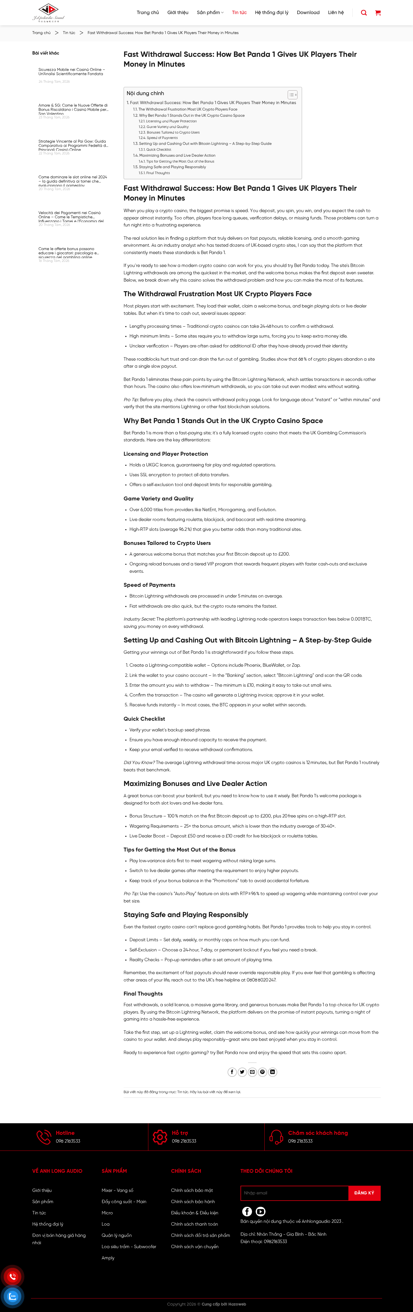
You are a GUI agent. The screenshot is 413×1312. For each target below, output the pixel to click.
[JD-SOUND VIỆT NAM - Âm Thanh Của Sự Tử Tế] (48, 13)
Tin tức (239, 12)
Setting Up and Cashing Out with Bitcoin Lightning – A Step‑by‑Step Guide (205, 144)
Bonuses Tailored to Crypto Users (173, 132)
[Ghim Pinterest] (262, 1072)
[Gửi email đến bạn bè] (252, 1072)
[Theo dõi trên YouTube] (261, 1211)
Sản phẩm (208, 12)
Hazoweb (237, 1304)
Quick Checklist (158, 150)
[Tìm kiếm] (364, 12)
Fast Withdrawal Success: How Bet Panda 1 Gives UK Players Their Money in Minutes (213, 103)
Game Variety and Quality (167, 127)
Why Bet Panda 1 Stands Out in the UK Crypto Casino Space (192, 116)
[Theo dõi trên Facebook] (247, 1211)
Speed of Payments (162, 138)
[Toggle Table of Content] (289, 95)
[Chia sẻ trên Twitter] (242, 1072)
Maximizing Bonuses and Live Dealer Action (177, 156)
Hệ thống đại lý (272, 12)
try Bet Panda (302, 265)
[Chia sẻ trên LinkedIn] (272, 1072)
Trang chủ (148, 12)
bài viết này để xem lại (221, 1092)
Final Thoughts (158, 173)
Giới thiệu (178, 12)
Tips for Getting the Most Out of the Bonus (180, 161)
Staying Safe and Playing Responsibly (172, 167)
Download (308, 12)
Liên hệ (336, 12)
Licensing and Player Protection (171, 121)
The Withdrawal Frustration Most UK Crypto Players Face (188, 109)
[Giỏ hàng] (378, 12)
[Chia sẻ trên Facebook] (232, 1072)
